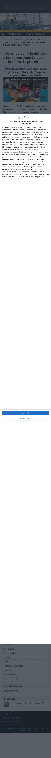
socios (24, 127)
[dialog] (25, 379)
